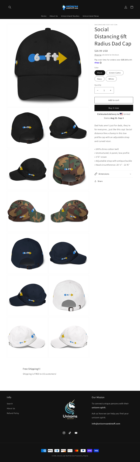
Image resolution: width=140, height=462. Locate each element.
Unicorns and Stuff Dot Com (66, 456)
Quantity (97, 85)
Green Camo (115, 73)
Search (10, 403)
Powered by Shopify (81, 456)
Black (99, 73)
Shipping (97, 55)
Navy (99, 79)
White (111, 79)
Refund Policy (13, 413)
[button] (10, 7)
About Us (11, 408)
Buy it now (114, 108)
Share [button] (100, 181)
